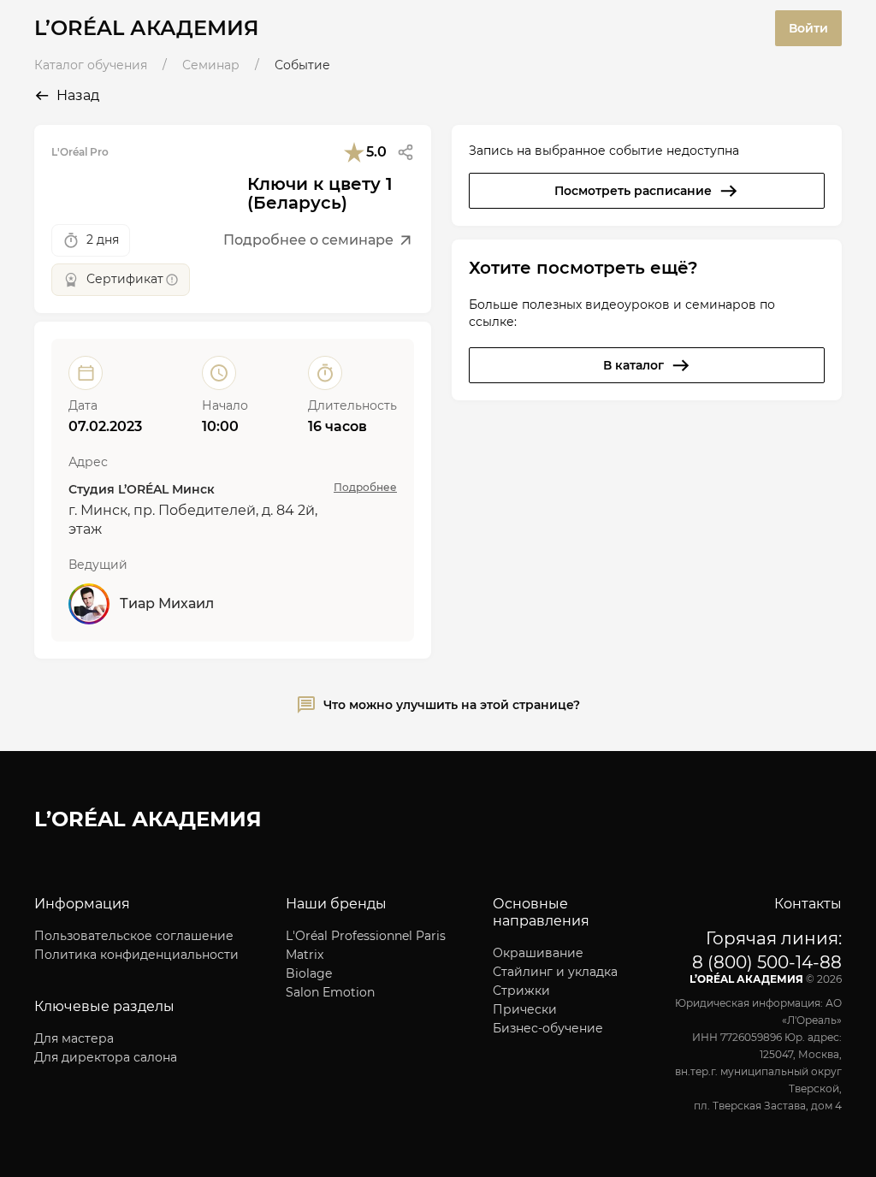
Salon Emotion (330, 992)
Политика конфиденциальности (136, 954)
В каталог (633, 365)
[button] (405, 152)
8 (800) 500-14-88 (767, 962)
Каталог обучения (90, 65)
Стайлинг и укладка (555, 971)
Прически (525, 1009)
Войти (808, 28)
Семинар (211, 65)
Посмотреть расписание (633, 190)
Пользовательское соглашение (134, 935)
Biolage (309, 973)
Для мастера (74, 1038)
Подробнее (365, 487)
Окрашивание (538, 953)
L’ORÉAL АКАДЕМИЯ (146, 27)
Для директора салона (105, 1057)
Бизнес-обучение (548, 1028)
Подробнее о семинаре (308, 240)
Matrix (304, 954)
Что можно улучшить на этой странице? (451, 705)
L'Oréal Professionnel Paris (366, 935)
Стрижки (521, 990)
